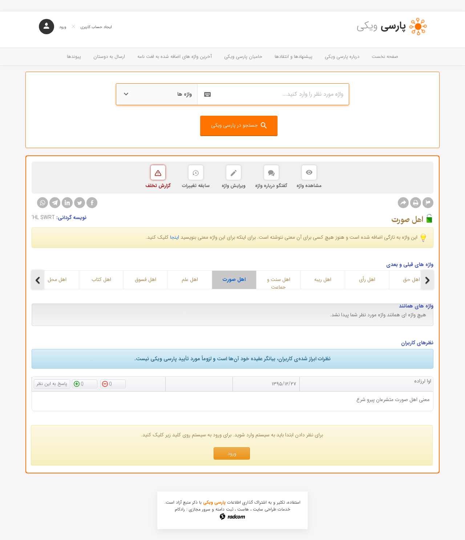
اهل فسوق (145, 279)
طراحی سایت (264, 509)
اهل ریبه (322, 279)
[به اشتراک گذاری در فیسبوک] (91, 202)
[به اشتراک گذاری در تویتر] (79, 202)
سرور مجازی (199, 509)
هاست (243, 509)
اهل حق (411, 279)
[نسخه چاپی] (415, 202)
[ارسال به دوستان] (403, 202)
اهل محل (57, 279)
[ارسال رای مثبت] (84, 384)
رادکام (180, 509)
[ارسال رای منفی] (113, 384)
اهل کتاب (101, 279)
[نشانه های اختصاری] (427, 202)
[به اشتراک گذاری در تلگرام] (54, 202)
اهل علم (190, 279)
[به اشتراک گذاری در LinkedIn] (67, 202)
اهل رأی (367, 279)
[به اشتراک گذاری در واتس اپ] (42, 202)
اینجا (174, 237)
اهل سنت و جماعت (278, 282)
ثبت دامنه (224, 509)
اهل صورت (234, 279)
